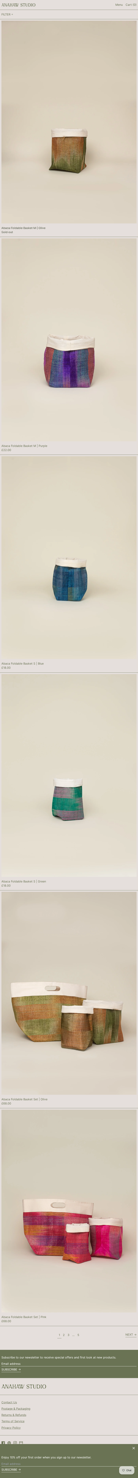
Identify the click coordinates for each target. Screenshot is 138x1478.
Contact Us (9, 1402)
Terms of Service (12, 1421)
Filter (5, 14)
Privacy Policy (11, 1427)
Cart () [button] (131, 4)
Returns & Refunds (13, 1415)
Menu (119, 4)
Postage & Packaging (15, 1408)
